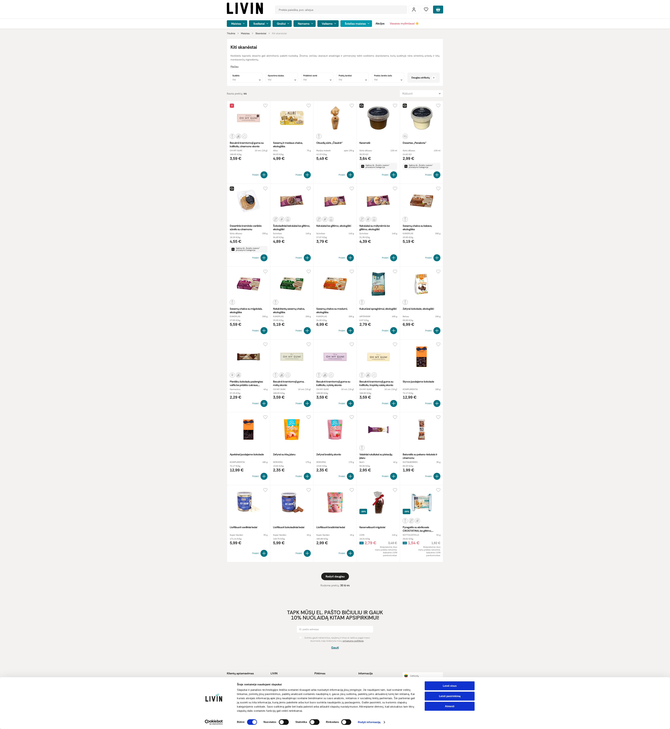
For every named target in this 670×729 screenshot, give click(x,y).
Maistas (245, 33)
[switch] (284, 722)
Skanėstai (260, 33)
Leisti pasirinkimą (449, 696)
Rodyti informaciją (369, 722)
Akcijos (380, 23)
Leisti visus (450, 685)
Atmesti (449, 706)
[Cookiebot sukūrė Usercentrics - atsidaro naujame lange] (214, 722)
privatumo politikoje (353, 640)
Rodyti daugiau (335, 576)
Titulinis (231, 33)
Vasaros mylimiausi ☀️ (404, 23)
